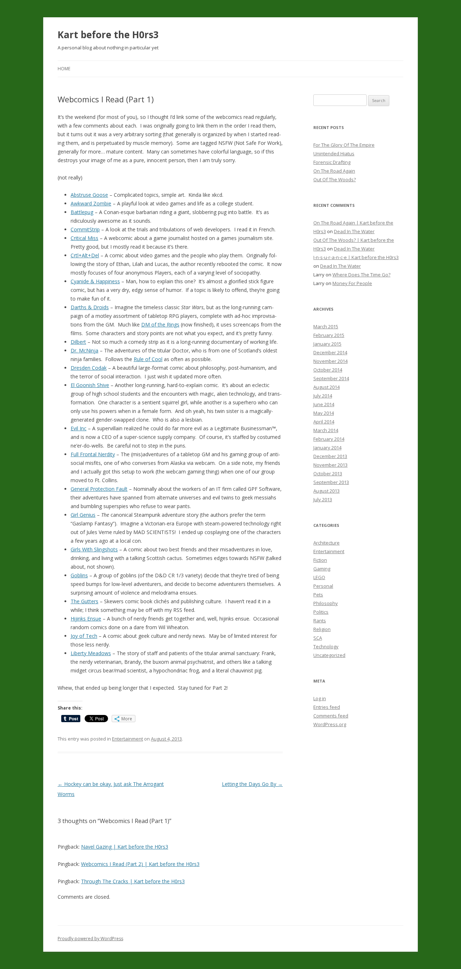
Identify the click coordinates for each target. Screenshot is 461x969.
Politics (320, 612)
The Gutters (84, 601)
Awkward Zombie (91, 203)
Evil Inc (78, 428)
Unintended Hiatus (333, 153)
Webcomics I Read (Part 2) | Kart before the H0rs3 (140, 864)
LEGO (319, 577)
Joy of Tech (84, 635)
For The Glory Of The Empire (344, 145)
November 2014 (330, 361)
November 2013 (330, 465)
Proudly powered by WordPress (90, 938)
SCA (317, 638)
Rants (319, 620)
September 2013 (331, 482)
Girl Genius (83, 514)
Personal (323, 586)
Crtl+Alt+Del (85, 255)
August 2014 (326, 387)
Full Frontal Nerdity (93, 454)
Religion (322, 629)
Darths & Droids (90, 307)
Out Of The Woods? (334, 179)
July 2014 (322, 395)
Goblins (79, 575)
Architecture (326, 542)
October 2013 (327, 473)
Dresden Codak (89, 367)
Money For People (352, 283)
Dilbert (78, 341)
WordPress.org (329, 724)
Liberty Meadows (91, 653)
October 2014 (327, 369)
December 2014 (330, 352)
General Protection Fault (99, 488)
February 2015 (328, 335)
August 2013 (326, 491)
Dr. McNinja (84, 350)
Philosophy (325, 603)
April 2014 (323, 421)
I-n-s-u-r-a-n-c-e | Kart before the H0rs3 (356, 257)
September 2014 (331, 378)
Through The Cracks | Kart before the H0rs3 (133, 881)
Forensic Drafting (331, 162)
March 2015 (325, 326)
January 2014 (327, 447)
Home (64, 69)
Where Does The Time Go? (361, 274)
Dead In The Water (354, 231)
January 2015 (327, 344)
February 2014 (328, 439)
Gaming (321, 568)
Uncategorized (329, 655)
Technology (326, 646)
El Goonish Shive (90, 385)
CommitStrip (85, 229)
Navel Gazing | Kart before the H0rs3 (124, 846)
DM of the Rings (160, 324)
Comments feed (330, 715)
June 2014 (323, 404)
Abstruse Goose (89, 194)
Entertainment (127, 738)
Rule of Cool (148, 359)
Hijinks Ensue (86, 618)
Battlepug (82, 212)
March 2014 (325, 430)
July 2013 (322, 499)
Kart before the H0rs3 (108, 34)
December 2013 (330, 456)
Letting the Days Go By (252, 784)
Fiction (320, 560)
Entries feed (326, 707)
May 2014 (323, 413)
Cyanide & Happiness (95, 281)
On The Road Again (334, 171)
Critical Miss (84, 238)
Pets (318, 594)
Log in (319, 698)
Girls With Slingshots (94, 549)
